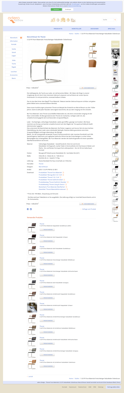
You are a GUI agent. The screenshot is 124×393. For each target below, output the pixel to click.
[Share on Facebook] (28, 209)
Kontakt (64, 387)
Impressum (72, 387)
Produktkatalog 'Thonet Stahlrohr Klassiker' (53, 182)
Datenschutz (82, 387)
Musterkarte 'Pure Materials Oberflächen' (52, 187)
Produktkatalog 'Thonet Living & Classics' (52, 184)
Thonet (41, 164)
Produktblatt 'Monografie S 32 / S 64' (50, 175)
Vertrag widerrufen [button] (113, 387)
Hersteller (76, 28)
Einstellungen (68, 9)
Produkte (58, 28)
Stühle (77, 34)
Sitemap (100, 387)
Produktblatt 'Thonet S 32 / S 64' (49, 177)
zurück (30, 376)
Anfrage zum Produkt (89, 209)
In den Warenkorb (89, 87)
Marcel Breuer (43, 167)
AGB (89, 387)
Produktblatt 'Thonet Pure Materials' (50, 172)
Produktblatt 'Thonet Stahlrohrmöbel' (51, 180)
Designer (94, 28)
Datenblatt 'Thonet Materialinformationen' (52, 189)
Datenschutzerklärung (74, 6)
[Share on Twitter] (31, 209)
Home (71, 34)
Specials (111, 28)
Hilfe (94, 387)
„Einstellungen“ (75, 4)
